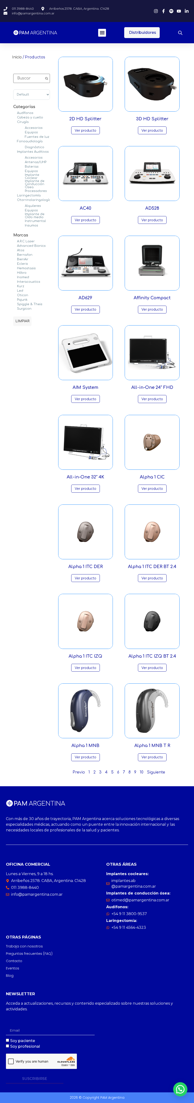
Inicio (17, 57)
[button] (102, 33)
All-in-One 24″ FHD (152, 387)
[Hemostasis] (15, 268)
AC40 (85, 208)
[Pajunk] (15, 299)
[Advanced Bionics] (15, 246)
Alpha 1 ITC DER (85, 566)
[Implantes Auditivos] (15, 151)
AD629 (85, 297)
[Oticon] (15, 295)
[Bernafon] (15, 254)
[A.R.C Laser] (15, 241)
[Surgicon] (15, 308)
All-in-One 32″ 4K (85, 477)
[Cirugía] (15, 122)
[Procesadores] (23, 191)
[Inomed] (15, 277)
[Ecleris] (15, 263)
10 (141, 772)
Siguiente (156, 772)
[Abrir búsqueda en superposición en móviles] (180, 33)
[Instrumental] (23, 221)
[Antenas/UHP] (23, 162)
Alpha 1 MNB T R (152, 745)
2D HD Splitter (85, 119)
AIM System (85, 387)
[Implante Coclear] (23, 176)
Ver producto (85, 130)
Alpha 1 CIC (152, 477)
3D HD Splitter (152, 119)
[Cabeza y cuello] (15, 117)
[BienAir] (15, 259)
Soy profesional (25, 1046)
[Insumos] (23, 225)
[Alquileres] (23, 206)
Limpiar (22, 321)
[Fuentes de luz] (23, 137)
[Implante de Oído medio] (23, 215)
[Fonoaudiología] (15, 141)
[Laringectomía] (15, 195)
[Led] (15, 290)
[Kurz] (15, 286)
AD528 (152, 208)
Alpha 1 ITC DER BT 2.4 (152, 566)
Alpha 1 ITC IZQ (85, 656)
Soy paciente (22, 1040)
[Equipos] (23, 132)
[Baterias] (23, 166)
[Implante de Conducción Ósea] (23, 184)
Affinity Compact (152, 297)
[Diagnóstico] (23, 147)
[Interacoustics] (15, 281)
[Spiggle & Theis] (15, 304)
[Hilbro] (15, 272)
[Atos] (15, 250)
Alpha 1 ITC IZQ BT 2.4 (152, 656)
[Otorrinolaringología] (15, 200)
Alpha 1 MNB (85, 745)
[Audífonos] (15, 113)
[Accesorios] (23, 128)
